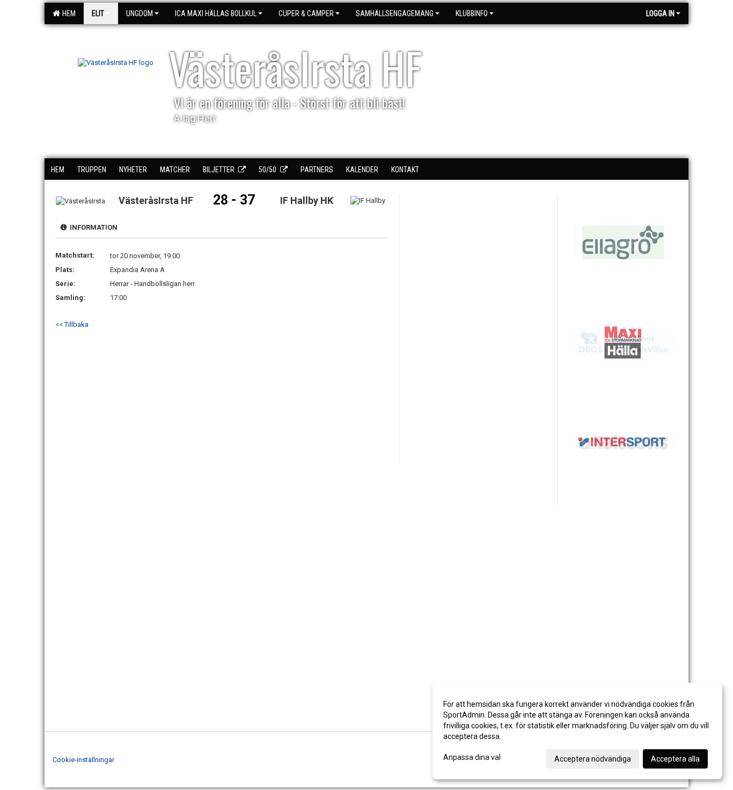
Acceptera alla (675, 759)
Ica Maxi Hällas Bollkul (215, 13)
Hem (67, 13)
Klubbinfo (472, 13)
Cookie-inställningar (83, 760)
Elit (98, 13)
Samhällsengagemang (395, 13)
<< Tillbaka (72, 324)
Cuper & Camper (306, 13)
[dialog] (577, 731)
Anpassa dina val (472, 757)
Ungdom (139, 13)
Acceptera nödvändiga (592, 759)
